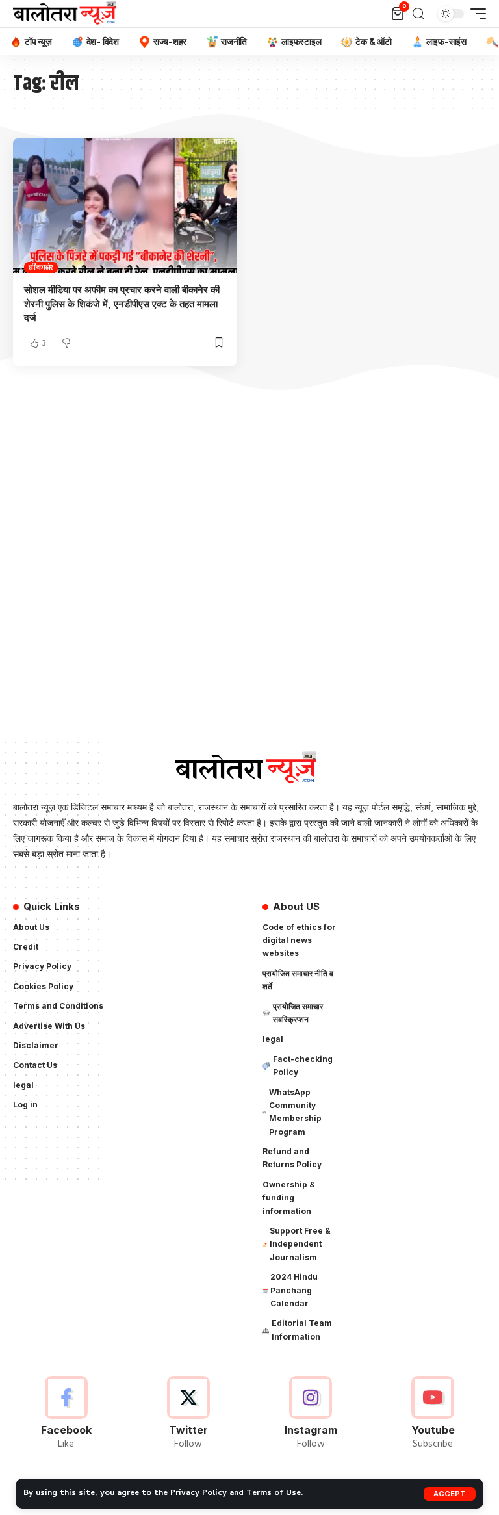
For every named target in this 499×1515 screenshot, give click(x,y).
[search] (418, 14)
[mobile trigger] (475, 13)
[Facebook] (65, 1413)
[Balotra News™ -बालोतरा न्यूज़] (67, 13)
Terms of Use (273, 1493)
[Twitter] (188, 1413)
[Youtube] (433, 1413)
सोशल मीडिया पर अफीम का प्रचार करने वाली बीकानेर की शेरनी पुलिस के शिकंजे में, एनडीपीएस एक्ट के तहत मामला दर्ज (122, 303)
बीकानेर (41, 267)
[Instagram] (310, 1413)
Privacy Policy (198, 1493)
